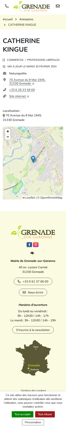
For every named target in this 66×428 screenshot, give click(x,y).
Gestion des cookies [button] (33, 390)
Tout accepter (22, 414)
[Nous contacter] (58, 6)
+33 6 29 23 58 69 (22, 90)
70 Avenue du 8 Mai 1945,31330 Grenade (27, 81)
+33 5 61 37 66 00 (35, 281)
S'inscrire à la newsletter (33, 330)
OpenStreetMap (51, 197)
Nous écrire (35, 292)
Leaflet (30, 197)
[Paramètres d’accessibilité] (33, 253)
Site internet (18, 96)
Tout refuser (45, 414)
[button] (33, 159)
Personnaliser (33, 422)
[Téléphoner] (7, 6)
